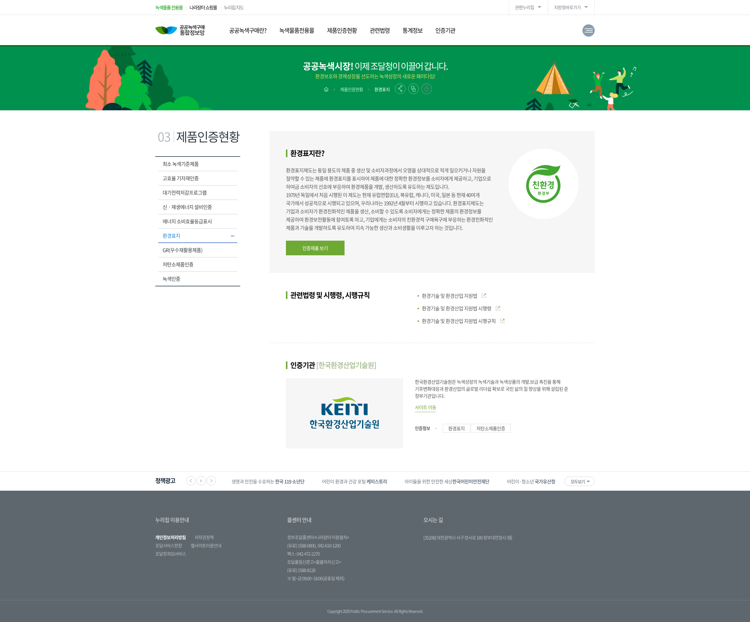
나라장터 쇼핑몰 (203, 7)
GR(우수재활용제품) (182, 250)
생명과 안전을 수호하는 (267, 481)
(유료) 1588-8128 (301, 570)
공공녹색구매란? (247, 30)
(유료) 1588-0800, (301, 545)
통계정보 (412, 30)
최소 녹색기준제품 (181, 163)
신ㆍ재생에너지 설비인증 (187, 206)
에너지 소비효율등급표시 (187, 221)
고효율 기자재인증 (181, 178)
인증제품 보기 (315, 247)
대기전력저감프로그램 (185, 192)
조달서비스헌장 (168, 545)
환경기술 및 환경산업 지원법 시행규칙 (459, 320)
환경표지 (382, 89)
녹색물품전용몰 (296, 30)
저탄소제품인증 (178, 264)
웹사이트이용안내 (206, 545)
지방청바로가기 (567, 7)
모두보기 (578, 481)
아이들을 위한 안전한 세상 (447, 481)
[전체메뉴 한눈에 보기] (588, 30)
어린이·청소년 (531, 481)
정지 (201, 480)
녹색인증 (171, 278)
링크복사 (413, 89)
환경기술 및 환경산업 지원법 (449, 295)
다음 (211, 480)
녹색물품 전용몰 (169, 7)
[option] (268, 481)
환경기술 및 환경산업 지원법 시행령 (456, 308)
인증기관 (445, 30)
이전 (190, 480)
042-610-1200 (329, 545)
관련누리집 (524, 7)
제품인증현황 (342, 30)
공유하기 (400, 89)
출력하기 (427, 89)
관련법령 (380, 30)
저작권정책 (204, 537)
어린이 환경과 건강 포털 (354, 481)
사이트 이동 (425, 407)
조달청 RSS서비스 (170, 553)
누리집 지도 (233, 7)
